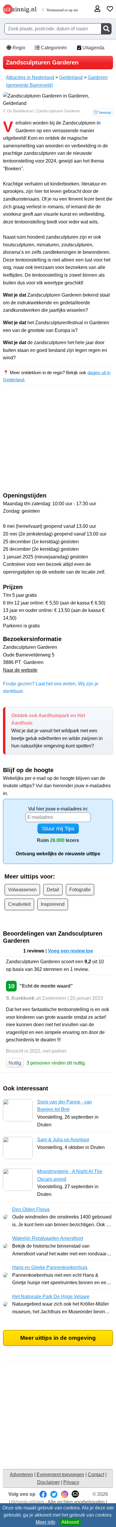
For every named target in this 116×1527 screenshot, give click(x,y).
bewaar (104, 112)
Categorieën (53, 47)
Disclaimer (48, 1482)
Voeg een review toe (70, 950)
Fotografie (80, 889)
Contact (96, 1474)
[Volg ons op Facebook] (43, 1494)
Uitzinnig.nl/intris (26, 1501)
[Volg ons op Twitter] (53, 1494)
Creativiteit (19, 904)
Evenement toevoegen (60, 1474)
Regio (18, 47)
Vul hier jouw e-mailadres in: (58, 808)
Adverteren (21, 1474)
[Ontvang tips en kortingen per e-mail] (75, 1494)
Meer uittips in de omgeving (58, 1338)
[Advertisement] (58, 444)
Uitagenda (92, 47)
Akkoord (70, 1522)
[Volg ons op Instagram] (64, 1494)
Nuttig (15, 1062)
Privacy (71, 1482)
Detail (53, 889)
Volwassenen (22, 889)
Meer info (45, 1522)
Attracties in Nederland (30, 77)
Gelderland (71, 77)
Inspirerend (53, 904)
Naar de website (20, 670)
